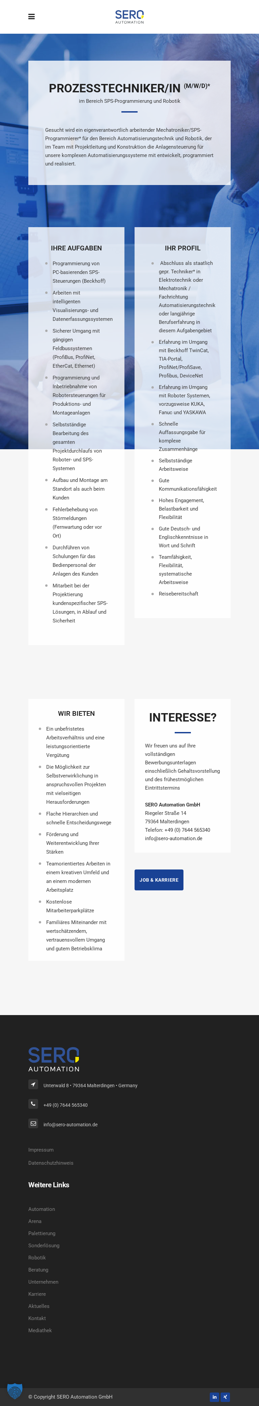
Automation (41, 1209)
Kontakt (37, 1318)
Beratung (38, 1270)
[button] (15, 1391)
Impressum (41, 1150)
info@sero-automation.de (173, 838)
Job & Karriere (159, 880)
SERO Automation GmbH (85, 1397)
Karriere (37, 1294)
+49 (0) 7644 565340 (187, 830)
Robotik (37, 1258)
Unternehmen (43, 1282)
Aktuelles (39, 1306)
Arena (34, 1221)
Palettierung (41, 1233)
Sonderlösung (43, 1246)
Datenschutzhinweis (51, 1163)
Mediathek (40, 1330)
